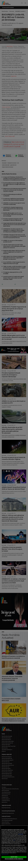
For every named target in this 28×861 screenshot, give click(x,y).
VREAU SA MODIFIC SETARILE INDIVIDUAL (14, 858)
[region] (14, 843)
